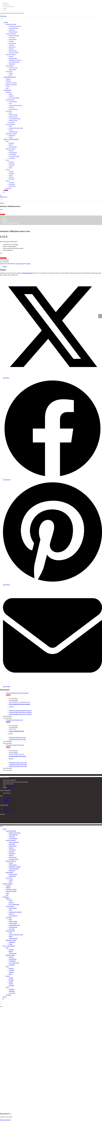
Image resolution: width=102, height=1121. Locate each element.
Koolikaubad (6, 802)
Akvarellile (11, 949)
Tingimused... (6, 811)
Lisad (7, 895)
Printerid (11, 863)
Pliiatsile (11, 951)
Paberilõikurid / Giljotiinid (15, 866)
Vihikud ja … (9, 898)
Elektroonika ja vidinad (11, 940)
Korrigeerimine (12, 849)
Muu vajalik (11, 929)
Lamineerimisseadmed (14, 868)
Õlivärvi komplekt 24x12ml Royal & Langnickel (19, 704)
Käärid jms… (12, 914)
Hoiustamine (12, 836)
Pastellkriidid (12, 991)
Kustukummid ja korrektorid (15, 912)
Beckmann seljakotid (7, 883)
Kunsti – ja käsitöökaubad (9, 946)
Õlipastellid (11, 989)
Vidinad (10, 944)
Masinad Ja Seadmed (11, 861)
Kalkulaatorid (12, 870)
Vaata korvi (8, 1119)
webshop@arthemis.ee (11, 785)
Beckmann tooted (7, 798)
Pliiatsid (10, 936)
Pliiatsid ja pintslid (13, 921)
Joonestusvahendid (10, 930)
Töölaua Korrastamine (14, 842)
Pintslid (7, 976)
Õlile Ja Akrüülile (13, 953)
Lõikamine (11, 848)
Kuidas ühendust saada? (8, 809)
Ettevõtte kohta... (7, 807)
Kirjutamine (11, 851)
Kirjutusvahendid (13, 908)
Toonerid (11, 880)
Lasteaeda (8, 885)
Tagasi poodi (3, 1119)
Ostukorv (5, 3)
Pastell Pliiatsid (12, 961)
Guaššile (11, 981)
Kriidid (7, 987)
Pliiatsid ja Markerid (10, 955)
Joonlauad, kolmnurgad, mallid (16, 934)
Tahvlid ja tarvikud (13, 874)
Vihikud (10, 900)
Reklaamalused (12, 876)
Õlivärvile (11, 983)
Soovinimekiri (6, 4)
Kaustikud (11, 902)
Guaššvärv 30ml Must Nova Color (16, 731)
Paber (7, 947)
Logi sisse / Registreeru (8, 6)
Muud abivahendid (13, 938)
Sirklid (10, 932)
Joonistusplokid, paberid (14, 925)
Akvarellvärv (11, 970)
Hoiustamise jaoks (13, 927)
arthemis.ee (9, 787)
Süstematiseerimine (13, 834)
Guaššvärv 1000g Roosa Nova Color (10, 222)
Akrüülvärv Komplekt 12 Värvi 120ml (17, 756)
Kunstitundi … (9, 917)
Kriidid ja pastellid (13, 923)
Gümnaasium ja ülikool (11, 889)
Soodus (4, 996)
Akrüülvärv (11, 754)
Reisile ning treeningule (11, 891)
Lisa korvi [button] (8, 721)
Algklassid (8, 887)
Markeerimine (12, 853)
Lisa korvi (3, 214)
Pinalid (7, 893)
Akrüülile (11, 978)
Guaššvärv (18, 263)
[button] (4, 260)
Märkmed (11, 855)
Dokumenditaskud (13, 838)
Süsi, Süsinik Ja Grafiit (14, 963)
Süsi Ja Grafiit (12, 993)
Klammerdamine (12, 846)
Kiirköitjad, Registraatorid (14, 832)
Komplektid (14, 702)
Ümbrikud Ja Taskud (13, 859)
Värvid (22, 263)
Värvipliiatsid (12, 964)
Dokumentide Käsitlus (11, 831)
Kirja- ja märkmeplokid (14, 904)
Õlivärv (28, 702)
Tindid (10, 882)
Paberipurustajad (13, 865)
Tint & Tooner (9, 878)
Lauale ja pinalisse (10, 906)
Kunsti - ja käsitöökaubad (22, 702)
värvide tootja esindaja (27, 273)
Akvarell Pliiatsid (12, 959)
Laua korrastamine (13, 915)
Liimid (10, 910)
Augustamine (12, 844)
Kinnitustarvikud (12, 857)
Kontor (4, 829)
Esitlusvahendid (9, 872)
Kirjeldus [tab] (5, 266)
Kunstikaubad (6, 800)
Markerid (11, 957)
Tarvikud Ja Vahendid (11, 840)
